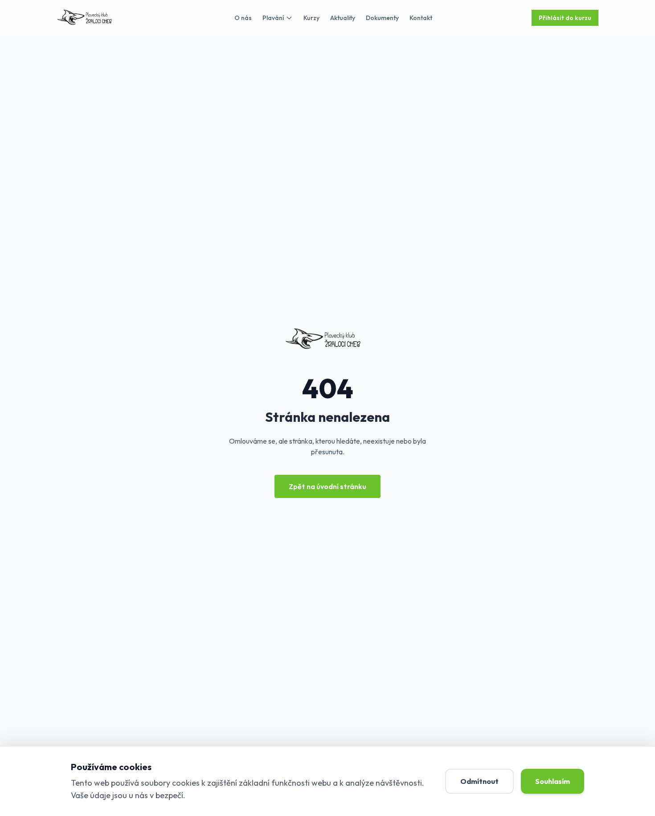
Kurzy (311, 18)
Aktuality (342, 18)
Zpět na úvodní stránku (327, 486)
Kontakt (420, 18)
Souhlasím (552, 781)
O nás (243, 18)
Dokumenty (382, 18)
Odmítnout (479, 781)
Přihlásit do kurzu (565, 18)
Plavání (273, 18)
